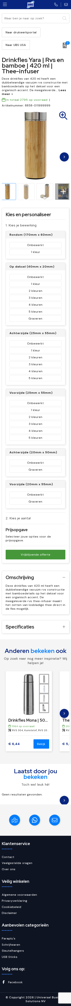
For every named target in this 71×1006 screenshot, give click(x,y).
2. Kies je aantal (18, 518)
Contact (8, 857)
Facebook (15, 982)
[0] (64, 45)
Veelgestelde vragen (17, 863)
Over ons (8, 869)
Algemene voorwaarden (19, 895)
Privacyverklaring (14, 901)
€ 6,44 (14, 744)
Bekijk (41, 744)
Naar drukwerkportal (21, 32)
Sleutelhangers (13, 951)
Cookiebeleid (11, 907)
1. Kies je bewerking (21, 225)
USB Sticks (9, 957)
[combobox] (31, 18)
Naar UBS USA (16, 45)
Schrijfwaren (11, 945)
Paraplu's (8, 938)
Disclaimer (9, 913)
